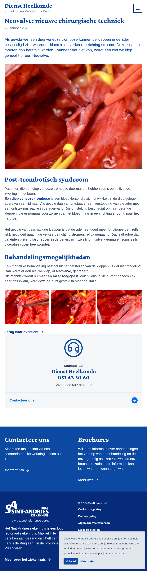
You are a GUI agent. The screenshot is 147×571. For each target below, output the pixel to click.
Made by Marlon (89, 529)
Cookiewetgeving (89, 509)
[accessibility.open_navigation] (137, 8)
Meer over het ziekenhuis (26, 559)
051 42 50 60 (74, 377)
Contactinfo (15, 470)
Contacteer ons (21, 400)
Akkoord (71, 561)
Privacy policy (87, 515)
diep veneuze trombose (31, 198)
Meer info (86, 480)
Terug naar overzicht (22, 332)
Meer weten (87, 561)
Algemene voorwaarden (94, 522)
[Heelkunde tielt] (28, 8)
